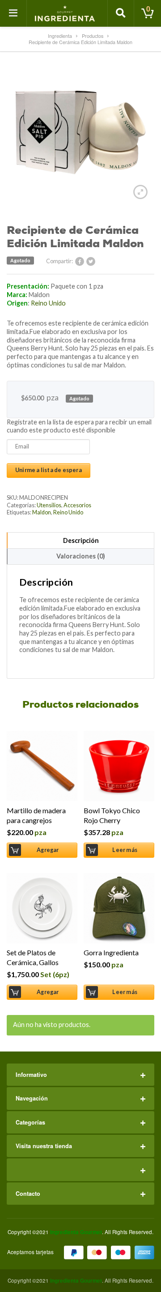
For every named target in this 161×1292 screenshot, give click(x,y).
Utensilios (49, 505)
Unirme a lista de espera (48, 470)
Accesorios (77, 505)
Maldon (41, 512)
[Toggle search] (120, 13)
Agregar (48, 850)
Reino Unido (48, 303)
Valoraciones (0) (80, 556)
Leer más (124, 850)
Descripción (81, 540)
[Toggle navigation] (13, 13)
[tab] (80, 540)
